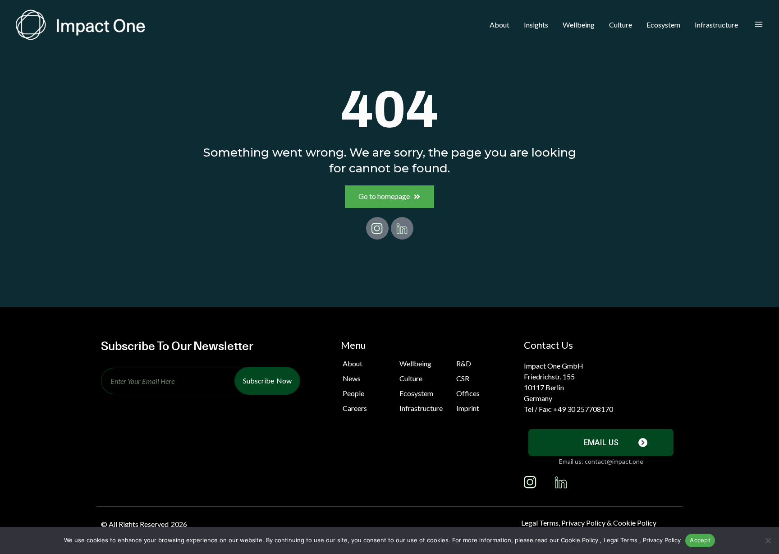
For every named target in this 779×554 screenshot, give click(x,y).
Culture (410, 378)
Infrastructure (421, 408)
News (352, 378)
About (352, 363)
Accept (700, 540)
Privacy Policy (662, 540)
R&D (463, 363)
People (353, 393)
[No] (767, 540)
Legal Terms (620, 540)
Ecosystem (416, 393)
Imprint (467, 408)
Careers (355, 408)
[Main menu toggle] (758, 25)
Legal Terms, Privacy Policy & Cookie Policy (588, 522)
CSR (462, 378)
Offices (468, 393)
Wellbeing (415, 363)
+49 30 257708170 (583, 409)
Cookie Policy (579, 540)
